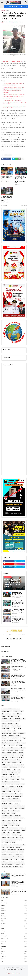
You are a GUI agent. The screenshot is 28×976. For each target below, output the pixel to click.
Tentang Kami (15, 968)
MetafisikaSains (15, 798)
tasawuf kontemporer (7, 864)
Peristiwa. (4, 806)
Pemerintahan (17, 718)
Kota (20, 762)
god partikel (22, 827)
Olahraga (16, 723)
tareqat (21, 861)
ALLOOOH (11, 779)
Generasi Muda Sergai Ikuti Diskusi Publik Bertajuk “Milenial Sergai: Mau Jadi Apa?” (18, 668)
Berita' (14, 733)
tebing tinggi (17, 864)
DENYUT (18, 784)
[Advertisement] (14, 420)
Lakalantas (4, 764)
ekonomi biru (5, 825)
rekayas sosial (19, 854)
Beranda (3, 10)
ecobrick (4, 823)
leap (17, 837)
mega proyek (18, 840)
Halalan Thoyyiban (6, 791)
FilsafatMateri (5, 789)
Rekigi (10, 808)
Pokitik (3, 769)
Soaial (3, 740)
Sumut (21, 711)
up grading (15, 866)
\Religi (21, 755)
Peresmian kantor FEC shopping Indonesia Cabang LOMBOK (18, 874)
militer (23, 844)
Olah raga (18, 726)
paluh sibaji (18, 847)
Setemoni (4, 772)
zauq (21, 866)
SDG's (19, 769)
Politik (13, 713)
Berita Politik (11, 735)
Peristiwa (16, 711)
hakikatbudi (16, 830)
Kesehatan (14, 728)
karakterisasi (5, 835)
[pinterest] (20, 639)
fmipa (11, 827)
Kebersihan (20, 752)
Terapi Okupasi (17, 815)
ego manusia (16, 823)
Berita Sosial (10, 740)
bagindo (4, 820)
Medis (3, 798)
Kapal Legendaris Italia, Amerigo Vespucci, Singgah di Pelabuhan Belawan (6, 178)
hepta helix (12, 757)
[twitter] (11, 639)
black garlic (14, 820)
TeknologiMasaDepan (7, 815)
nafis (3, 847)
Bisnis (3, 752)
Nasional (12, 721)
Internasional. (13, 794)
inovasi (3, 832)
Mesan (8, 798)
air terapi (22, 818)
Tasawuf (13, 813)
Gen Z (11, 789)
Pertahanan (11, 806)
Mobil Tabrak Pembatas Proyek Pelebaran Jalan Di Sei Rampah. (18, 689)
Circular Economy (6, 762)
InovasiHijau (5, 794)
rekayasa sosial (5, 857)
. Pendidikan (5, 721)
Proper (14, 769)
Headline (10, 723)
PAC (10, 801)
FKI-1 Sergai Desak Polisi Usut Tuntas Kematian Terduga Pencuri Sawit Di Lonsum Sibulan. (18, 619)
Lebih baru (4, 205)
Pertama (22, 767)
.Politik (3, 730)
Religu (15, 808)
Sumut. (4, 745)
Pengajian (4, 803)
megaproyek (5, 842)
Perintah (10, 803)
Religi (10, 718)
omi (7, 847)
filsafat (17, 825)
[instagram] (19, 564)
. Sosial (23, 718)
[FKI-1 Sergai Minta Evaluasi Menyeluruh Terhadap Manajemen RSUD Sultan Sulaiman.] (7, 594)
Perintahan (17, 803)
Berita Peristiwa (10, 709)
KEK (3, 796)
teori (23, 864)
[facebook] (8, 561)
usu (18, 777)
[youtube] (8, 564)
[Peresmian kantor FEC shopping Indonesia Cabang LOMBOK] (5, 876)
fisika (18, 774)
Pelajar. (21, 764)
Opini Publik (10, 716)
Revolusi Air (21, 808)
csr (20, 820)
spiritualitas (13, 777)
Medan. (10, 764)
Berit (23, 779)
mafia (3, 840)
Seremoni (17, 716)
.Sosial (13, 730)
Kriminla (11, 755)
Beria (18, 743)
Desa (23, 784)
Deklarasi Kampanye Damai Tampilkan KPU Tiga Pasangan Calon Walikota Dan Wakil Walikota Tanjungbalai (14, 96)
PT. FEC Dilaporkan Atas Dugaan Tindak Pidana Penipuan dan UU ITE (18, 891)
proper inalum (14, 852)
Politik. (22, 806)
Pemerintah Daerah (13, 767)
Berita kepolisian (6, 726)
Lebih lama (23, 205)
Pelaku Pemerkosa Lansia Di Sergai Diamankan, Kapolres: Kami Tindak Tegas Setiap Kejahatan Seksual (14, 102)
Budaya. (12, 784)
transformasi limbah (6, 866)
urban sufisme (10, 750)
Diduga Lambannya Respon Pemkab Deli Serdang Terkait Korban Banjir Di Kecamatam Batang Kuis (17, 883)
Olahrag (16, 764)
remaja (12, 857)
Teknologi (11, 772)
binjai (9, 820)
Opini (3, 750)
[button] (2, 2)
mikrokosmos (17, 844)
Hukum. (23, 743)
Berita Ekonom (5, 747)
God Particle (18, 789)
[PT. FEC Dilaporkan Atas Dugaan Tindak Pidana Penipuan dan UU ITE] (5, 892)
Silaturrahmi (16, 810)
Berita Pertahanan (19, 750)
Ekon (3, 786)
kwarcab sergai (11, 837)
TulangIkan (4, 818)
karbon (11, 835)
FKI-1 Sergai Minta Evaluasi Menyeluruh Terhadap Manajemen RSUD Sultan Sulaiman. (17, 594)
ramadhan (4, 854)
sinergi (22, 859)
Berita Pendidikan (15, 747)
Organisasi (4, 801)
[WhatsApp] (16, 159)
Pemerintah (4, 767)
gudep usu (4, 830)
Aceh (19, 728)
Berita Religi (5, 760)
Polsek (8, 769)
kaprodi (18, 832)
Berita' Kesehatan (6, 743)
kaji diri (13, 832)
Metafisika (23, 747)
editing (9, 823)
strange (16, 861)
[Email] (19, 159)
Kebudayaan (5, 755)
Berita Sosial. (5, 784)
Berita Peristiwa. (6, 728)
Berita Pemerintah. (14, 738)
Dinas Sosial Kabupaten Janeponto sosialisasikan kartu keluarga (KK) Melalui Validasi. (18, 675)
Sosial (3, 713)
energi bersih (5, 757)
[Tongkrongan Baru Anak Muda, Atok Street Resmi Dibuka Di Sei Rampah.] (7, 612)
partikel (4, 849)
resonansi (12, 859)
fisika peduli (5, 827)
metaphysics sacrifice (7, 844)
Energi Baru (20, 786)
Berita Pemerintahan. (14, 781)
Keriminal (4, 735)
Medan (3, 716)
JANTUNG (20, 794)
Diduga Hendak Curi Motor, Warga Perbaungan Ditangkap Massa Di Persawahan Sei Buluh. (18, 660)
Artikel (8, 730)
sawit (17, 859)
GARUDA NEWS (16, 973)
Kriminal (10, 155)
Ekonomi (18, 721)
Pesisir (17, 806)
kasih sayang (18, 835)
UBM (10, 818)
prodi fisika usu (5, 852)
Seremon (4, 810)
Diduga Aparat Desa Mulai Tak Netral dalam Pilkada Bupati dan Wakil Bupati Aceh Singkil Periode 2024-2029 (20, 179)
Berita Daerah (5, 738)
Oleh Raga (23, 738)
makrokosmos (10, 840)
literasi (21, 837)
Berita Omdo (20, 757)
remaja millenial (19, 857)
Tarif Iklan (19, 969)
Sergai (9, 810)
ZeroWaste (16, 818)
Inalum (14, 752)
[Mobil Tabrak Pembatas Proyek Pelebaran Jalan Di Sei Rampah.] (5, 691)
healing (23, 830)
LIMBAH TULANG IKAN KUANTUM (14, 796)
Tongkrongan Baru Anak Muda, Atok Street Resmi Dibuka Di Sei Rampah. (18, 611)
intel (8, 832)
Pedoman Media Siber (11, 969)
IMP (19, 791)
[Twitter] (13, 159)
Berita (7, 10)
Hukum (8, 713)
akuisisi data (17, 772)
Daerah (17, 709)
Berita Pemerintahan (6, 733)
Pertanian (18, 735)
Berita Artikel (5, 781)
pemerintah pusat (12, 849)
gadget (15, 827)
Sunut (17, 755)
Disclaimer (22, 968)
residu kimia (5, 859)
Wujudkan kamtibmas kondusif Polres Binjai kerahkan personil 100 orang (6, 198)
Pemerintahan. (21, 733)
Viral (13, 726)
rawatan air (11, 854)
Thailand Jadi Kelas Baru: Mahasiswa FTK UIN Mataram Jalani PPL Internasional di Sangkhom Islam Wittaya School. (18, 698)
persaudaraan (21, 849)
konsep (4, 837)
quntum (21, 852)
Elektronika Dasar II (11, 786)
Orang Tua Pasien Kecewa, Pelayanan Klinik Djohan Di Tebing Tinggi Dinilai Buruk (18, 602)
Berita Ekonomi (11, 745)
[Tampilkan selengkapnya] (22, 159)
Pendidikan (4, 718)
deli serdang (12, 774)
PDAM (14, 801)
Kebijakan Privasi (7, 968)
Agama (17, 779)
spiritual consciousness (7, 861)
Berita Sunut (12, 760)
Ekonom (9, 752)
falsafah (12, 825)
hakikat (10, 830)
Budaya (19, 760)
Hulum (14, 791)
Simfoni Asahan (5, 813)
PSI (19, 801)
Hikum (13, 743)
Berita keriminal (5, 711)
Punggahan (4, 808)
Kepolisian (14, 762)
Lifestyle (4, 723)
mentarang (12, 842)
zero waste (4, 779)
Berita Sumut (18, 740)
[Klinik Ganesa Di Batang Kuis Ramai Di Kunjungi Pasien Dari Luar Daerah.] (5, 683)
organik (12, 847)
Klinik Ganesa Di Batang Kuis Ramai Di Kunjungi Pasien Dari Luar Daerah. (18, 683)
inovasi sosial (5, 777)
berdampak (4, 774)
